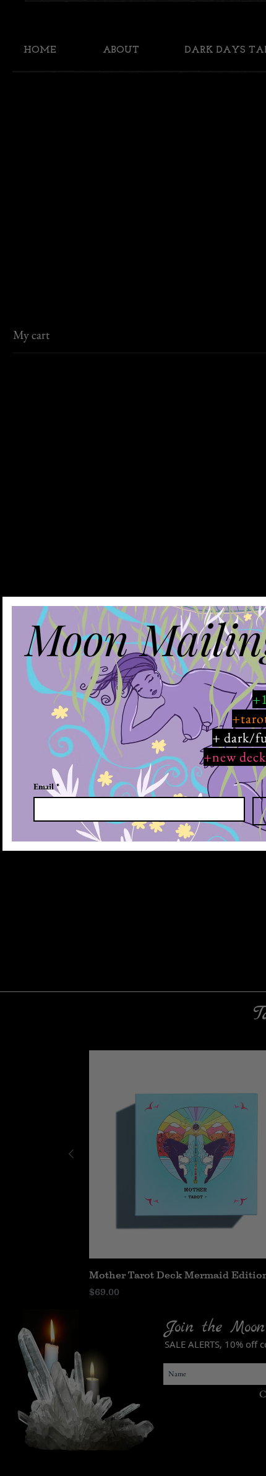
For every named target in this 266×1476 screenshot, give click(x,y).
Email (46, 786)
